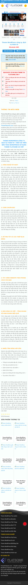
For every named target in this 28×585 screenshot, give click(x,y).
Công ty (16, 100)
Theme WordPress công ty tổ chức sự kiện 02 (21, 504)
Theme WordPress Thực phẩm (9, 516)
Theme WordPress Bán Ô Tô (8, 525)
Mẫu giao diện (16, 37)
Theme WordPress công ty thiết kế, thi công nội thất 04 (21, 439)
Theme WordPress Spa (7, 549)
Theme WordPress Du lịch (8, 540)
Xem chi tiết (12, 59)
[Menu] (2, 6)
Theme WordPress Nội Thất (8, 528)
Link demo (9, 51)
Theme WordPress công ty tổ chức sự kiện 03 (21, 460)
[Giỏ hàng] (25, 6)
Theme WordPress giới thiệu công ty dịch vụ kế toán (7, 460)
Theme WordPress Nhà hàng (8, 546)
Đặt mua (21, 51)
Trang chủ (5, 37)
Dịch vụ (13, 102)
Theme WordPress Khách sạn (9, 552)
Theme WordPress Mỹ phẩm (8, 519)
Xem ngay (10, 87)
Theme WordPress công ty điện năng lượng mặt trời (7, 482)
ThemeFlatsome (17, 583)
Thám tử (17, 102)
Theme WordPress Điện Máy (8, 531)
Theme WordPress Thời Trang (9, 522)
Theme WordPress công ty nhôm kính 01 (7, 439)
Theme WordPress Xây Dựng (8, 537)
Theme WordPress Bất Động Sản (9, 543)
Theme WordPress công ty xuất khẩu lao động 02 (7, 504)
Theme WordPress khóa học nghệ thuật (20, 482)
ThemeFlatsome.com (7, 125)
